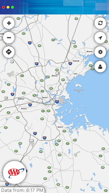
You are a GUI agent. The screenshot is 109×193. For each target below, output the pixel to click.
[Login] (100, 66)
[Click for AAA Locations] (14, 172)
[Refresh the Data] (100, 23)
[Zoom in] (9, 23)
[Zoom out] (9, 37)
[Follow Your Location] (100, 37)
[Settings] (100, 52)
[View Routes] (9, 52)
